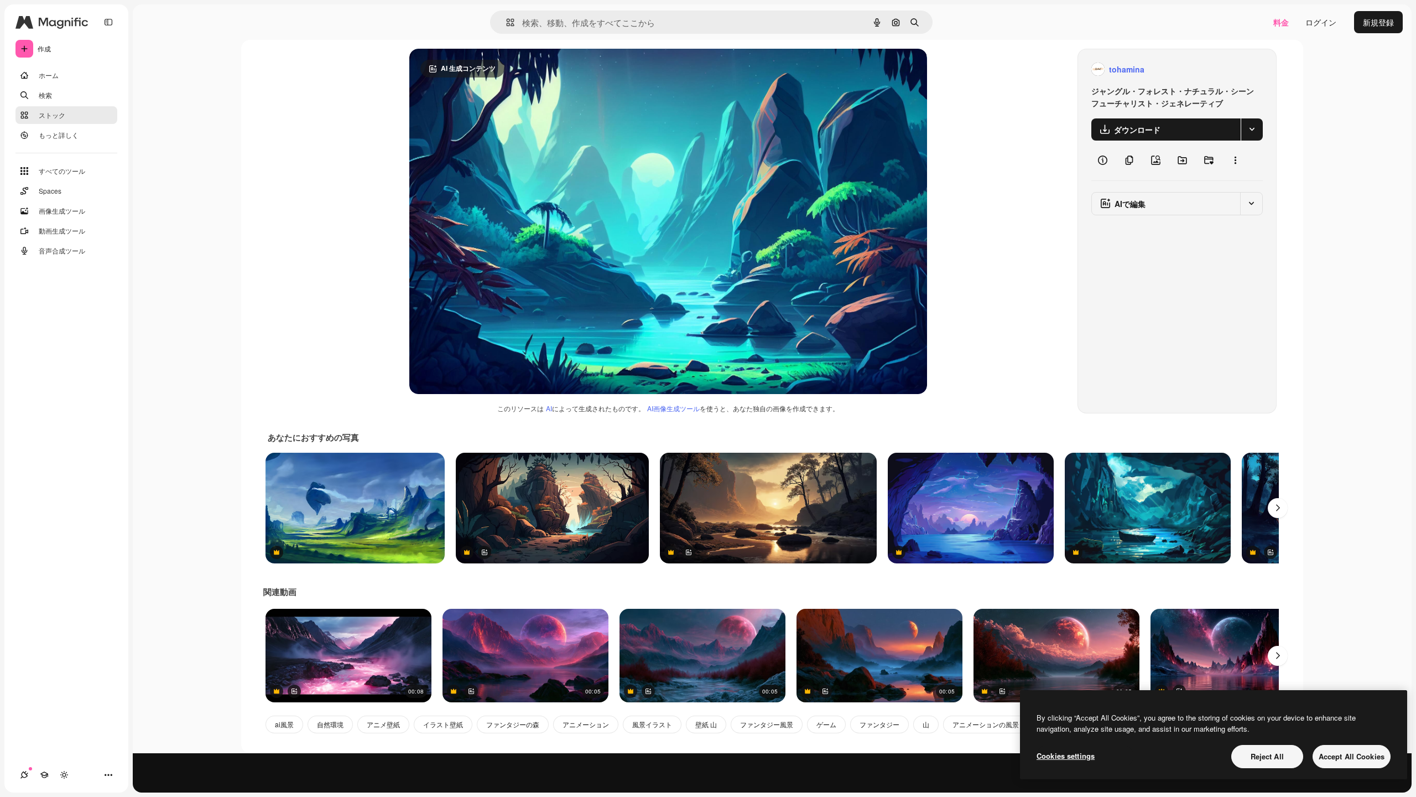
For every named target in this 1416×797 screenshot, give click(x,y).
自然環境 (330, 724)
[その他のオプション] (1235, 160)
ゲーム (826, 724)
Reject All (1267, 756)
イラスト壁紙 (443, 724)
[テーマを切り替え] (64, 775)
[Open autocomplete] (506, 22)
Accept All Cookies (1351, 756)
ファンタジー (879, 724)
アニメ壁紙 (383, 724)
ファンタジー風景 (766, 724)
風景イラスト (652, 724)
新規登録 (1378, 22)
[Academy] (44, 775)
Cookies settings (1066, 756)
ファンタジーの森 (512, 724)
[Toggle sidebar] (108, 22)
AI (549, 408)
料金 (1281, 22)
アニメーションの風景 (985, 724)
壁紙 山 (706, 724)
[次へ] (1278, 508)
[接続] (24, 775)
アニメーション (586, 724)
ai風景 (284, 724)
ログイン (1320, 22)
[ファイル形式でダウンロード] (1252, 129)
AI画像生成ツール (673, 408)
